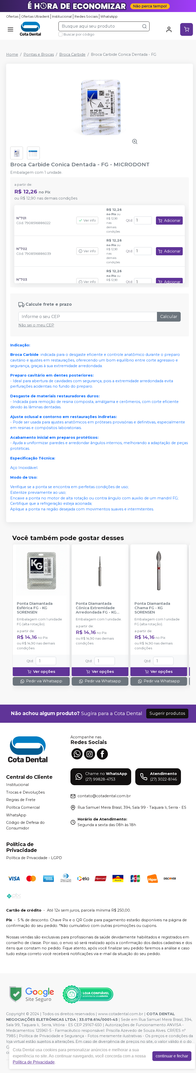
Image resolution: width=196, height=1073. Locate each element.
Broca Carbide (72, 54)
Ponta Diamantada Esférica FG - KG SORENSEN (35, 608)
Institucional (62, 16)
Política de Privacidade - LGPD (34, 858)
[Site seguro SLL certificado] (31, 994)
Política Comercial (23, 807)
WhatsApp (109, 16)
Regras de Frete (20, 800)
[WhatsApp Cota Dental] (76, 753)
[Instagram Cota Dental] (89, 753)
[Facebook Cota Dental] (102, 753)
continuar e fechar (172, 1056)
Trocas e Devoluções (25, 792)
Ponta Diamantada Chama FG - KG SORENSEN (152, 608)
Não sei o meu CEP (36, 325)
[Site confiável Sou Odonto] (87, 994)
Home (12, 54)
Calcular (168, 316)
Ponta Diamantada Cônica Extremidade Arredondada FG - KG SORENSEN (96, 608)
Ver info (89, 220)
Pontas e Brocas (38, 54)
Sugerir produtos (167, 713)
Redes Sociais (86, 16)
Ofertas (12, 16)
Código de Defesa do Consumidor (25, 825)
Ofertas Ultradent (35, 16)
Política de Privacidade (34, 1062)
